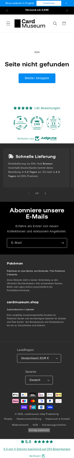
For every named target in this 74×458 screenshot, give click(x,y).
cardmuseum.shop (35, 414)
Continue (49, 3)
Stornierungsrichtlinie (54, 425)
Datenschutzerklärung (29, 419)
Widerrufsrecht (20, 425)
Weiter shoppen (37, 78)
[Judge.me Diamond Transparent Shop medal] (20, 123)
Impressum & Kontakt (57, 419)
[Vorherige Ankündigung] (7, 10)
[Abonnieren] (62, 243)
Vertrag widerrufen (39, 430)
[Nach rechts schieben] (45, 193)
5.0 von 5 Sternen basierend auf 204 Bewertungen (37, 449)
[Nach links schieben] (29, 193)
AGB (35, 425)
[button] (8, 23)
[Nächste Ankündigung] (67, 10)
